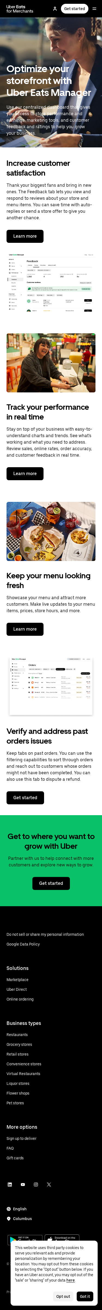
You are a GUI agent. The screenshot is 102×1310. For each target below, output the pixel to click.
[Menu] (94, 9)
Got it (85, 1296)
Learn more (25, 236)
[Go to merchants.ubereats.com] (20, 8)
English (20, 1209)
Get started (74, 9)
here (70, 1280)
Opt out (63, 1296)
